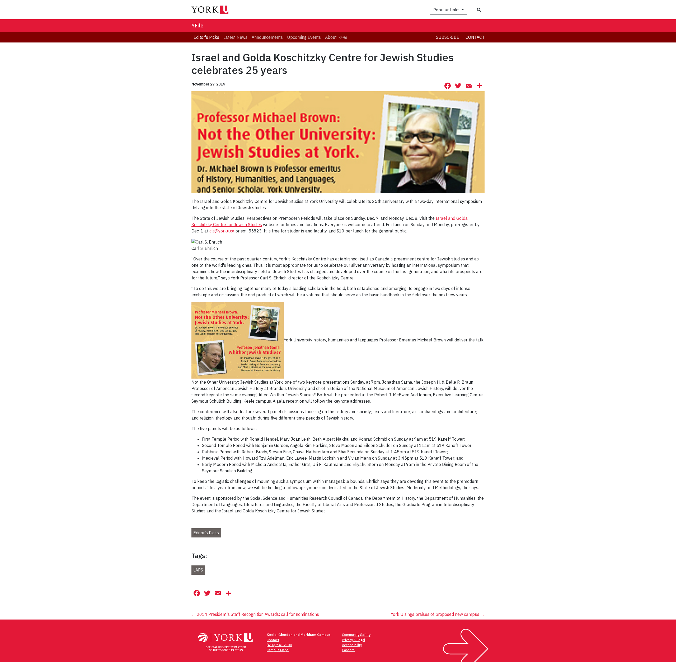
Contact (475, 37)
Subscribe (447, 37)
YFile (197, 25)
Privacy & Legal (353, 640)
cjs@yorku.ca (221, 231)
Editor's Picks (206, 533)
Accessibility (352, 645)
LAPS (198, 570)
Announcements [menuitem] (267, 37)
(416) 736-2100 (279, 645)
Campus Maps (278, 650)
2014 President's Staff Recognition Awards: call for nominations (255, 614)
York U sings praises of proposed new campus (438, 614)
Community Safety (356, 634)
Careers (348, 650)
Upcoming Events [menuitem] (304, 37)
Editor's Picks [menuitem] (206, 37)
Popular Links (447, 9)
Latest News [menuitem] (235, 37)
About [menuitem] (336, 37)
